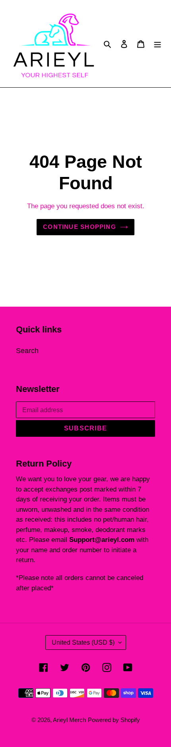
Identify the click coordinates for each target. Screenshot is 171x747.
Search (27, 351)
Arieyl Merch (69, 719)
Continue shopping (79, 226)
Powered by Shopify (114, 719)
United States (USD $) (83, 642)
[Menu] (157, 44)
